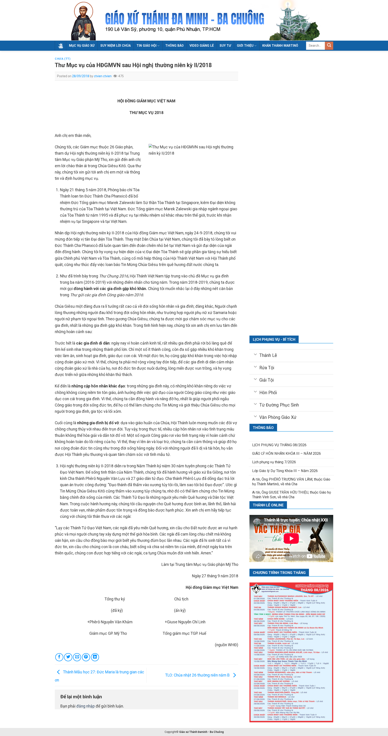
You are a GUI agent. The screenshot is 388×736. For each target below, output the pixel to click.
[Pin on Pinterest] (86, 657)
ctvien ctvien (103, 76)
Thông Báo (174, 45)
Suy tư (225, 45)
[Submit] (329, 46)
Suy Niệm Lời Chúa (115, 45)
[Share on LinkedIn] (95, 657)
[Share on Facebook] (59, 657)
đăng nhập (85, 706)
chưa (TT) (63, 58)
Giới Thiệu (245, 45)
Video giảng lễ (202, 45)
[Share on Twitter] (68, 657)
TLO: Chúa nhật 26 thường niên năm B (198, 675)
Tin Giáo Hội (147, 45)
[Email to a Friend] (77, 657)
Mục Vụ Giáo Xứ (82, 45)
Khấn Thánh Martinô (280, 45)
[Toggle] (255, 354)
